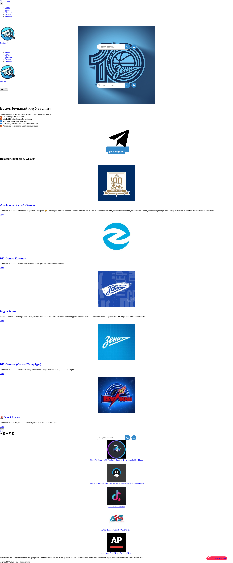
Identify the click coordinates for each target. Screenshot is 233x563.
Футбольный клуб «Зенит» (18, 205)
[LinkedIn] (13, 434)
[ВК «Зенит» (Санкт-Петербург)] (116, 342)
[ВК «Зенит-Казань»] (116, 236)
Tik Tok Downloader (116, 507)
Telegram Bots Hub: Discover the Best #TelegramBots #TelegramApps (116, 483)
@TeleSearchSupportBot (154, 558)
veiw (2, 215)
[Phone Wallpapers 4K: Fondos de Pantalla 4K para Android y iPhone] (116, 449)
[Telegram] (1, 434)
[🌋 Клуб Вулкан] (116, 395)
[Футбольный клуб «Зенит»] (116, 183)
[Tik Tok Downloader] (116, 496)
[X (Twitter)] (4, 434)
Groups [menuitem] (8, 14)
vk (1, 431)
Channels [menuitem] (8, 12)
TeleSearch (4, 43)
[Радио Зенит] (116, 289)
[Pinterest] (10, 434)
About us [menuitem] (8, 16)
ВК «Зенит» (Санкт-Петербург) (20, 364)
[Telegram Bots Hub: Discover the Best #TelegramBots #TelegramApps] (116, 473)
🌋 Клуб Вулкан (10, 417)
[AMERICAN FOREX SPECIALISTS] (116, 519)
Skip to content (6, 1)
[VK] (7, 434)
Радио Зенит (8, 311)
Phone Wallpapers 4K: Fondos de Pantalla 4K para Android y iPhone (116, 460)
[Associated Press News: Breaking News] (116, 542)
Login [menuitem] (7, 10)
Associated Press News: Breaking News (116, 553)
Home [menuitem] (7, 8)
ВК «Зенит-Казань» (13, 258)
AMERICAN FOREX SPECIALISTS (116, 530)
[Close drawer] (1, 3)
